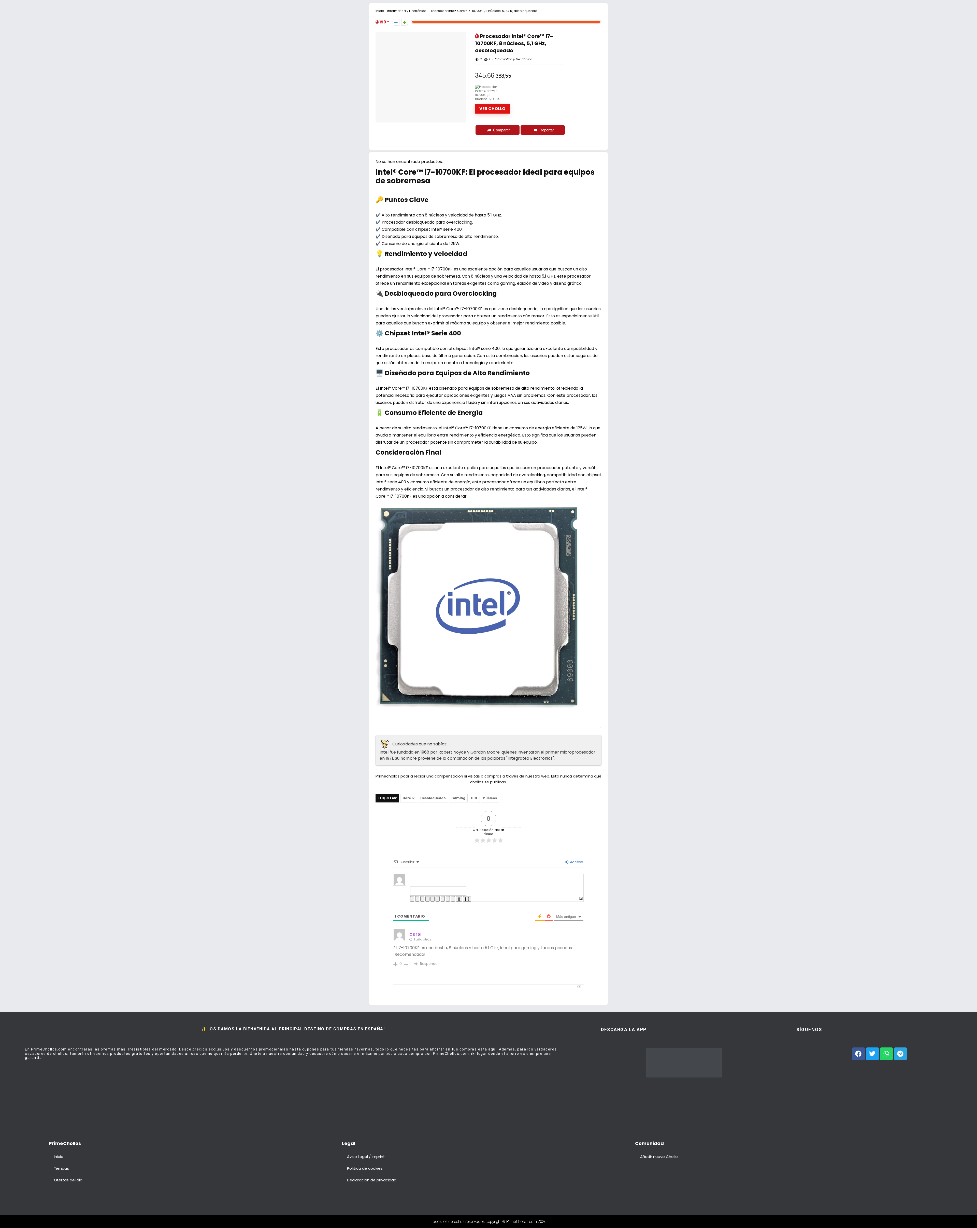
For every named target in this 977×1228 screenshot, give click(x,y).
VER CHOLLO (492, 109)
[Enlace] (453, 899)
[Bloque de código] (448, 899)
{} (459, 899)
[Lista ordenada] (432, 899)
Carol (415, 934)
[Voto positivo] (404, 22)
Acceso (576, 862)
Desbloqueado (433, 798)
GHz (474, 798)
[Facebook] (858, 1053)
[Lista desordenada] (438, 899)
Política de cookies (365, 1168)
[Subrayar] (422, 899)
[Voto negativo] (396, 22)
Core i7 (409, 798)
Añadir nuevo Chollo (659, 1156)
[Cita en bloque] (443, 899)
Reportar (546, 130)
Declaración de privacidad (371, 1180)
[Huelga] (427, 899)
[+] (467, 899)
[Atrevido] (412, 899)
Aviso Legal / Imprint (366, 1156)
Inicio (380, 11)
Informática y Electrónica (406, 11)
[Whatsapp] (886, 1053)
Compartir (501, 130)
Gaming (458, 798)
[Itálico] (417, 899)
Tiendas (61, 1168)
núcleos (490, 798)
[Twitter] (872, 1053)
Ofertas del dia (68, 1180)
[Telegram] (900, 1053)
